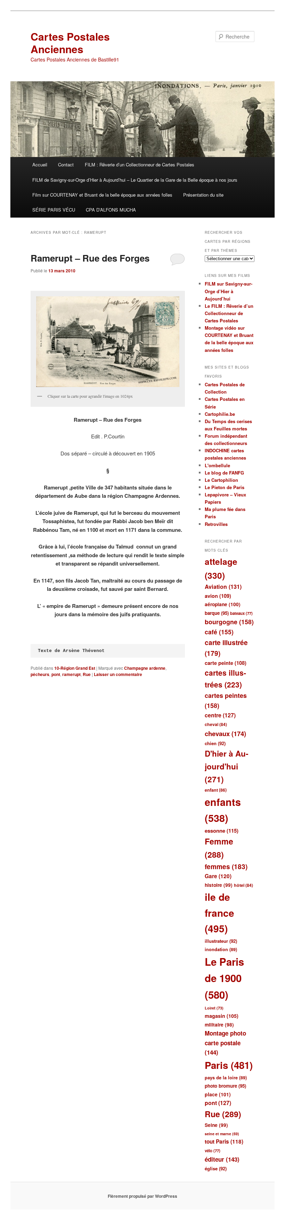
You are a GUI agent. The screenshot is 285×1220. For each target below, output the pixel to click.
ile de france (219, 912)
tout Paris (224, 1141)
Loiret (214, 1008)
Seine (216, 1125)
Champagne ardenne (144, 668)
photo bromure (225, 1085)
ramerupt (71, 674)
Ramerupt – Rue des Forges (90, 258)
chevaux (225, 733)
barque (217, 613)
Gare (218, 876)
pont (55, 674)
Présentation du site (203, 194)
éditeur (222, 1159)
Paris (229, 1065)
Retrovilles (216, 524)
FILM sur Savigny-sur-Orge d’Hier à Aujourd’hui (228, 291)
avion (218, 595)
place (218, 1094)
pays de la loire (226, 1077)
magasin (221, 1015)
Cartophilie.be (220, 414)
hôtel (243, 885)
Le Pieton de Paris (224, 487)
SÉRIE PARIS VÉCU (53, 209)
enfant (216, 790)
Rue (87, 674)
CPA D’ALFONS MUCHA (111, 209)
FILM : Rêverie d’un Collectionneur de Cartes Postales (139, 164)
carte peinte (225, 662)
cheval (216, 724)
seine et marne (222, 1133)
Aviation (223, 587)
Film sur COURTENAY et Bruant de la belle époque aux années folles (102, 194)
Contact (66, 164)
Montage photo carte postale (225, 1042)
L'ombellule (217, 465)
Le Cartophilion (221, 480)
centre (220, 715)
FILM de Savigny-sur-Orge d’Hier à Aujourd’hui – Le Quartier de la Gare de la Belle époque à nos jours (134, 179)
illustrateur (221, 941)
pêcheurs (40, 674)
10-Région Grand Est (74, 668)
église (216, 1168)
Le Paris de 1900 (224, 978)
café (219, 631)
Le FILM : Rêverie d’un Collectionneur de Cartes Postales (229, 313)
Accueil (39, 164)
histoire (219, 885)
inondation (221, 949)
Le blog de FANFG (224, 472)
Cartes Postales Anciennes (70, 42)
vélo (212, 1151)
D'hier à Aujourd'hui (227, 766)
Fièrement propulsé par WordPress (142, 1196)
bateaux (241, 613)
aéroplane (223, 604)
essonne (221, 830)
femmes (226, 866)
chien (215, 743)
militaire (219, 1024)
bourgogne (229, 621)
